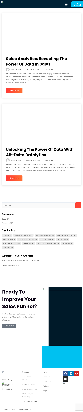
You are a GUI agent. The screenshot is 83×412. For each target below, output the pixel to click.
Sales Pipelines (28, 243)
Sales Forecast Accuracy (11, 243)
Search (78, 205)
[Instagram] (65, 379)
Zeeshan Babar (67, 243)
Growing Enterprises (47, 239)
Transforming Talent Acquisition (48, 243)
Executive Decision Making (27, 239)
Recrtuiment (6, 223)
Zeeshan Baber (8, 247)
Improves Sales (62, 239)
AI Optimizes (7, 235)
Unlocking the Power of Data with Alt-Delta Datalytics (40, 152)
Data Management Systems (66, 235)
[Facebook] (65, 373)
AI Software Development (23, 235)
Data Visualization (9, 239)
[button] (66, 4)
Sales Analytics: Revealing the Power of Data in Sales (36, 61)
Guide (4, 219)
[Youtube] (76, 373)
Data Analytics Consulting (45, 235)
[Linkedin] (71, 373)
